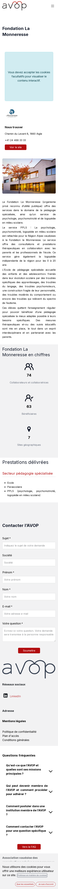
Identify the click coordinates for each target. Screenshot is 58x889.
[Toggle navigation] (52, 6)
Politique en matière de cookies (32, 875)
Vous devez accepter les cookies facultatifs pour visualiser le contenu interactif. (29, 76)
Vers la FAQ (29, 846)
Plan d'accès (10, 735)
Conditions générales (15, 740)
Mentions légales (14, 721)
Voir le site (16, 147)
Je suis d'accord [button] (45, 884)
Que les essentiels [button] (25, 884)
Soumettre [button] (29, 650)
